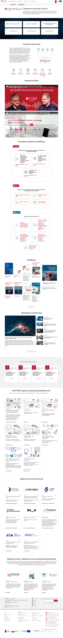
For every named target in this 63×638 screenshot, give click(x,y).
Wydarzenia (26, 1)
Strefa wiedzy (20, 1)
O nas (53, 1)
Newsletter (51, 602)
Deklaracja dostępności (52, 617)
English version (50, 612)
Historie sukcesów (32, 1)
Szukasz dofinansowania (21, 4)
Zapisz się (55, 600)
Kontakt (51, 1)
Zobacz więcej (31, 306)
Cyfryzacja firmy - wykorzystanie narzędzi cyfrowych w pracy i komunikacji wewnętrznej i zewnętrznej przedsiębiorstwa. (42, 237)
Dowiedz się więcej (18, 164)
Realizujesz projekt (13, 4)
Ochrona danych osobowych (53, 625)
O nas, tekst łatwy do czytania (53, 619)
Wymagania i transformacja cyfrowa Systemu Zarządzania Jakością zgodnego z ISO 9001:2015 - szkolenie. (24, 225)
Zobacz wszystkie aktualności (31, 351)
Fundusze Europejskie (12, 1)
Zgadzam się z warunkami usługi (46, 602)
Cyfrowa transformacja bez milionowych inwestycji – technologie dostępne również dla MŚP (18, 338)
